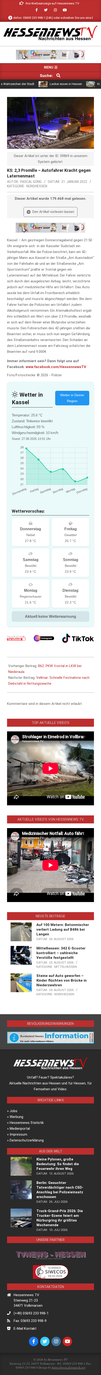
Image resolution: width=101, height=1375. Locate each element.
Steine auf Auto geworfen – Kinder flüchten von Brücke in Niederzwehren (61, 980)
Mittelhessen (65, 966)
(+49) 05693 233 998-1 (31, 1313)
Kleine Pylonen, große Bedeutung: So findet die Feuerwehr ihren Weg (57, 1164)
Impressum (18, 1134)
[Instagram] (44, 638)
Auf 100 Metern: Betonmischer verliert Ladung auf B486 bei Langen (62, 929)
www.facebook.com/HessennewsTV (56, 367)
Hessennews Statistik (27, 1123)
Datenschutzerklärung (27, 1140)
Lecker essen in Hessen (51, 84)
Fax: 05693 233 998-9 (30, 1321)
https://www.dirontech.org (68, 1367)
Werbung (16, 1117)
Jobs (13, 1111)
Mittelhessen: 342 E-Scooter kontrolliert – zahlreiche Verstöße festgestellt (60, 953)
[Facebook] (16, 638)
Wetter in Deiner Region (72, 398)
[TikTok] (78, 638)
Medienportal (20, 1128)
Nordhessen (36, 186)
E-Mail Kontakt (25, 1328)
